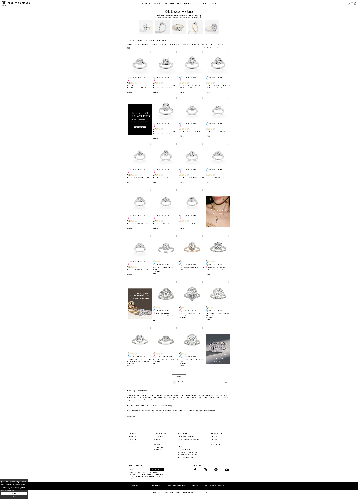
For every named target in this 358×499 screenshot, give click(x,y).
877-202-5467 (216, 444)
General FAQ (159, 447)
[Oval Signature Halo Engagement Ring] (192, 247)
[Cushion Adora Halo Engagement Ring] (166, 247)
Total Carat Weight (207, 44)
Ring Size (194, 44)
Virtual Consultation (219, 442)
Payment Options (160, 442)
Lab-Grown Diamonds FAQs (188, 452)
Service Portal (159, 450)
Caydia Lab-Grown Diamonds (189, 439)
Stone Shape (173, 44)
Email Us (214, 437)
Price (136, 44)
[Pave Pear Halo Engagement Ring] (139, 155)
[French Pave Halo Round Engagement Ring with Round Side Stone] (139, 63)
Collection (185, 44)
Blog (180, 442)
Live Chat (214, 439)
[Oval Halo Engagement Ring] (192, 201)
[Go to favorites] (352, 3)
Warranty (157, 444)
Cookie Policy (11, 490)
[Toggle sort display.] (230, 48)
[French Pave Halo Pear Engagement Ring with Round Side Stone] (192, 63)
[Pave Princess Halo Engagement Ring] (218, 109)
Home (129, 40)
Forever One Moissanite (187, 437)
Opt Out (14, 496)
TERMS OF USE (137, 486)
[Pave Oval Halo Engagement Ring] (166, 155)
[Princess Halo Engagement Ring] (139, 201)
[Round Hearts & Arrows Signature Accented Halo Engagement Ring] (139, 339)
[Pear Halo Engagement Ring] (166, 201)
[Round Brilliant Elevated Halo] (218, 293)
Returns (157, 439)
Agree (14, 493)
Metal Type (163, 44)
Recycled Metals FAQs (186, 457)
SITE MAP (195, 486)
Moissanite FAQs (184, 449)
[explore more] (140, 119)
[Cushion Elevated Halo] (192, 339)
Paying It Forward (136, 442)
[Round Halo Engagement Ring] (218, 155)
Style (153, 44)
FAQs (180, 446)
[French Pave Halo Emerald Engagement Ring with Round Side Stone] (166, 109)
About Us (132, 437)
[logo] (16, 3)
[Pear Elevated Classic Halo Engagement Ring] (192, 293)
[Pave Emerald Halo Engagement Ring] (192, 155)
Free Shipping (159, 437)
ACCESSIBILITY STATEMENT (176, 486)
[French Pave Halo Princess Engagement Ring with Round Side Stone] (166, 63)
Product (219, 44)
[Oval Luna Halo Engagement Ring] (166, 293)
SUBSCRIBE (157, 469)
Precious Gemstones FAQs (187, 455)
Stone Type (145, 44)
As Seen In (132, 439)
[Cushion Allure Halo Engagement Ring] (166, 339)
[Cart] (355, 3)
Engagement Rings (140, 40)
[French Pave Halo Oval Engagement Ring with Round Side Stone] (218, 63)
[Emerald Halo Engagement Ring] (139, 247)
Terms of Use (146, 476)
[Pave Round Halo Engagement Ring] (192, 109)
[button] (345, 3)
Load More (179, 376)
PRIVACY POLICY (154, 486)
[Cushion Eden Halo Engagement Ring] (218, 247)
